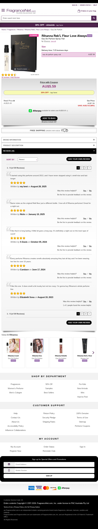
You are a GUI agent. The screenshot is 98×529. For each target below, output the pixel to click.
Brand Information (12, 140)
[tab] (49, 140)
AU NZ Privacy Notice (32, 507)
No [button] (90, 191)
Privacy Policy (19, 507)
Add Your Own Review (79, 159)
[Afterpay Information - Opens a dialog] (35, 111)
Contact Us (15, 417)
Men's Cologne (15, 392)
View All (10, 335)
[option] (69, 54)
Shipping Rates (49, 422)
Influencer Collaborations (15, 430)
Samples (49, 388)
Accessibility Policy (16, 426)
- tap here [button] (49, 25)
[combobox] (49, 18)
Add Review (15, 77)
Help (95, 5)
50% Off (49, 384)
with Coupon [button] (49, 82)
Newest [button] (21, 159)
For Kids (82, 384)
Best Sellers (49, 392)
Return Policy (49, 413)
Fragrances (11, 30)
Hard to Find (82, 397)
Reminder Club (49, 451)
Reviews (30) (8, 151)
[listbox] (69, 53)
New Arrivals (82, 388)
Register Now (15, 451)
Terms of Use (82, 417)
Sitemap (82, 422)
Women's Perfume (15, 388)
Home (4, 30)
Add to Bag (49, 118)
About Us (15, 422)
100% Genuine (82, 413)
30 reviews (6, 77)
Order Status (85, 5)
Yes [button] (84, 191)
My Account (16, 447)
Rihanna (20, 30)
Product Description (13, 145)
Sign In (74, 5)
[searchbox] (46, 18)
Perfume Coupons (82, 426)
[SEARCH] (93, 18)
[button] (4, 10)
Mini (82, 392)
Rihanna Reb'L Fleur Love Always (37, 30)
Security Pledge (49, 417)
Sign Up (49, 476)
